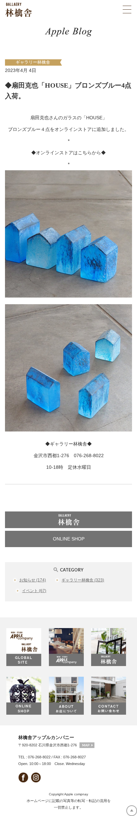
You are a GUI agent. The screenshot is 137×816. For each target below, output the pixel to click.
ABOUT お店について (68, 696)
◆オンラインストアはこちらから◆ (68, 152)
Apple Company (68, 647)
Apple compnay (76, 794)
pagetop (131, 810)
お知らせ (32, 580)
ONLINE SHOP (68, 538)
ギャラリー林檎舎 (33, 62)
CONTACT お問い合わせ (110, 696)
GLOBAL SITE (26, 647)
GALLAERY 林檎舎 (110, 647)
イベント (34, 590)
